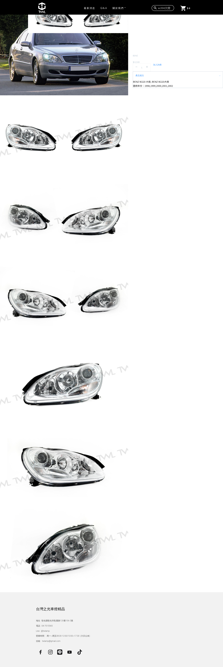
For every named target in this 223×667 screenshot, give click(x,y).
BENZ (135, 55)
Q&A (103, 8)
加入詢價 (157, 64)
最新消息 (89, 8)
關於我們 (118, 8)
